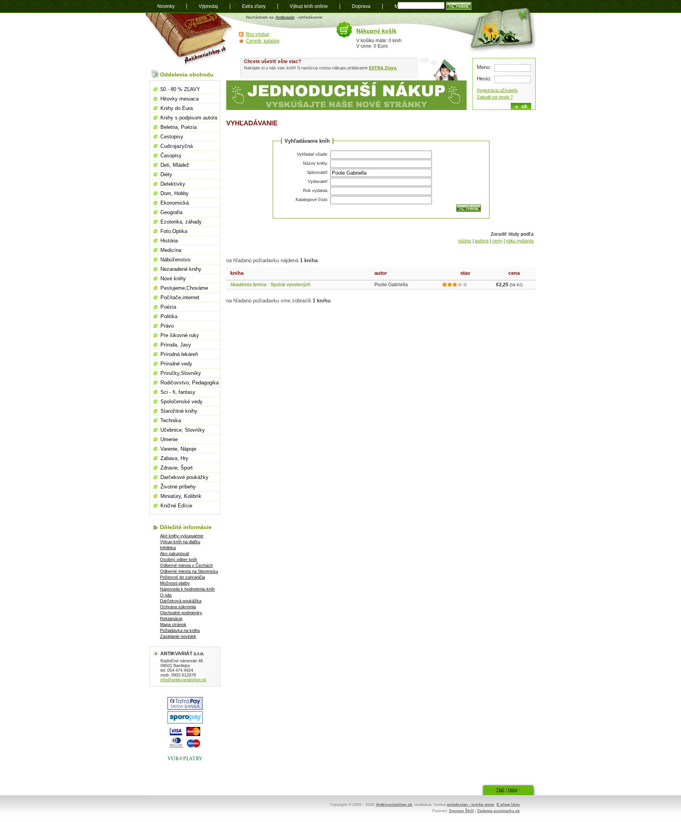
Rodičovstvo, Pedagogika (189, 383)
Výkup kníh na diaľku (180, 541)
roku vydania (520, 241)
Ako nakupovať (174, 553)
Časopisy (171, 155)
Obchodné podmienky (181, 612)
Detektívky (172, 184)
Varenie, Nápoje (178, 449)
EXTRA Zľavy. (383, 67)
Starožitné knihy (178, 411)
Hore (512, 789)
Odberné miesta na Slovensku (189, 571)
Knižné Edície (176, 506)
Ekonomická (174, 203)
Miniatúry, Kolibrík (180, 496)
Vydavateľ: (318, 181)
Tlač (500, 789)
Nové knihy (173, 278)
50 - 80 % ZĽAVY (180, 89)
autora (482, 241)
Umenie (169, 439)
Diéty (166, 174)
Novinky (166, 6)
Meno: (484, 67)
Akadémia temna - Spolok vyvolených (270, 284)
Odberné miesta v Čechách (186, 565)
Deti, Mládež (174, 165)
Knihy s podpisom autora (188, 118)
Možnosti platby (175, 583)
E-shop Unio (508, 804)
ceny (497, 241)
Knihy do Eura (176, 108)
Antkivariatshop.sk (394, 804)
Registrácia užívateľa (497, 90)
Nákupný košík (376, 31)
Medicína (170, 250)
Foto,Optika (173, 231)
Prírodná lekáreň (179, 354)
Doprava (361, 6)
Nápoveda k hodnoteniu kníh (187, 589)
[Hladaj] (468, 208)
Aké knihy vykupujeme (181, 535)
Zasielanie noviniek (178, 636)
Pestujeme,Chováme (184, 288)
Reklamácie (171, 618)
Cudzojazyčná (176, 146)
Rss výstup (257, 34)
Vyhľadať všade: (312, 154)
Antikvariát (284, 17)
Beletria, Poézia (178, 127)
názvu (464, 241)
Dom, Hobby (174, 193)
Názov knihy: (315, 163)
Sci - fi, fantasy (177, 392)
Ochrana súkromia (178, 606)
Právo (167, 326)
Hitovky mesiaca (179, 99)
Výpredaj (208, 6)
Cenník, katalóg (262, 41)
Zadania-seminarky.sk (498, 811)
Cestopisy (171, 137)
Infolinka (168, 547)
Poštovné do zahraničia (182, 577)
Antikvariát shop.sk (189, 39)
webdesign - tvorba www (470, 804)
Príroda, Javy (175, 345)
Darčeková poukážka (180, 600)
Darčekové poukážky (184, 477)
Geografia (171, 212)
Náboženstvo (175, 260)
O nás (166, 595)
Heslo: (484, 79)
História (169, 241)
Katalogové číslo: (312, 199)
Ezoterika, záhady (181, 222)
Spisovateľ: (317, 172)
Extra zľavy (254, 6)
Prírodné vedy (176, 364)
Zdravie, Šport (176, 468)
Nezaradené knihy (180, 269)
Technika (170, 420)
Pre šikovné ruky (179, 335)
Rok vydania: (315, 190)
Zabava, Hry (174, 458)
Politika (168, 316)
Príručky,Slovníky (180, 373)
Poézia (168, 307)
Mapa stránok (173, 624)
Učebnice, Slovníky (182, 430)
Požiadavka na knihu (180, 630)
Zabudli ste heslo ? (495, 97)
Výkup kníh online (309, 6)
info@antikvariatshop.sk (183, 679)
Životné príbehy (178, 487)
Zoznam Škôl (461, 811)
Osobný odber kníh (178, 559)
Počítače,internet (179, 297)
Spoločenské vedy (181, 401)
